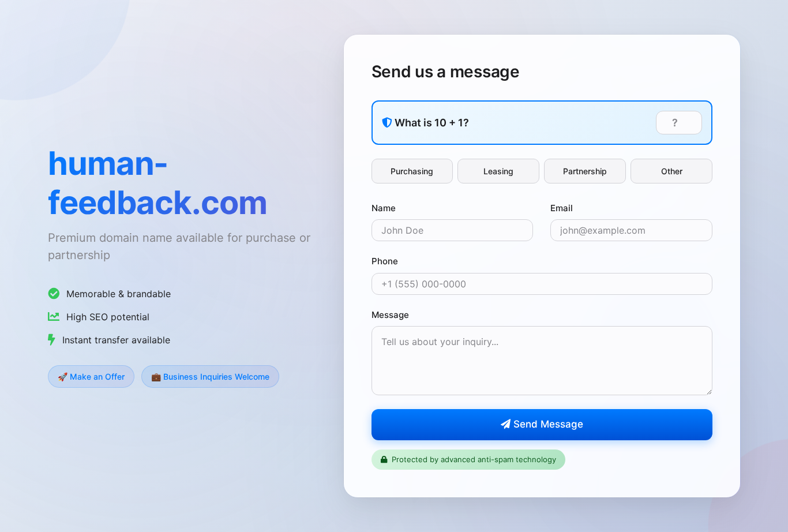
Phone (385, 261)
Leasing (498, 171)
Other (671, 171)
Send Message (547, 424)
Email (561, 208)
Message (390, 314)
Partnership (585, 171)
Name (384, 208)
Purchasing (412, 171)
